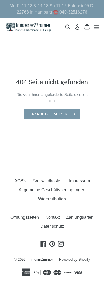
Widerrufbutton (52, 199)
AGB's (20, 181)
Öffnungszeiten (24, 217)
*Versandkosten (48, 181)
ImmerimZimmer (40, 260)
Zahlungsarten (80, 217)
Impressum (79, 181)
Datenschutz (52, 226)
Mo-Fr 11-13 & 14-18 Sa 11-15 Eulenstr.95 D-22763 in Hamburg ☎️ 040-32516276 (52, 8)
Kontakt (52, 217)
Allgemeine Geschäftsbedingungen (52, 190)
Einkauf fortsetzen (48, 114)
